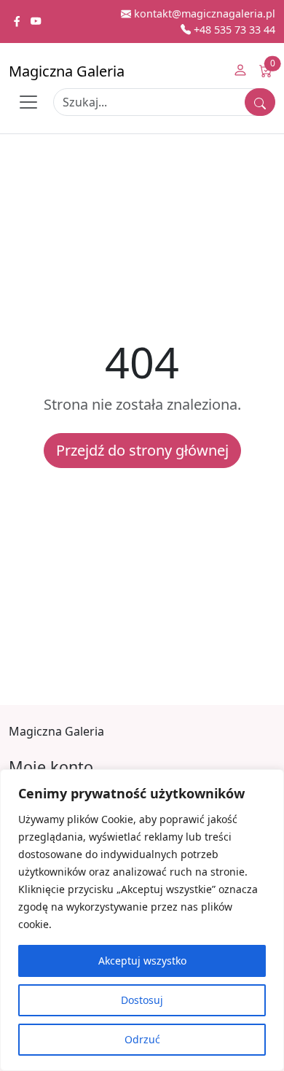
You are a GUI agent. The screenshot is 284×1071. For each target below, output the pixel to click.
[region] (142, 920)
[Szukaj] (260, 102)
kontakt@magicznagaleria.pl (203, 13)
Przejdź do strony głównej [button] (142, 450)
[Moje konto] (240, 71)
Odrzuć (142, 1039)
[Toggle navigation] (28, 102)
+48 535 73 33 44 (233, 29)
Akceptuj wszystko (142, 960)
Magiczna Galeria (67, 71)
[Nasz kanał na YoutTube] (36, 21)
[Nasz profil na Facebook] (18, 21)
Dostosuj (142, 1000)
